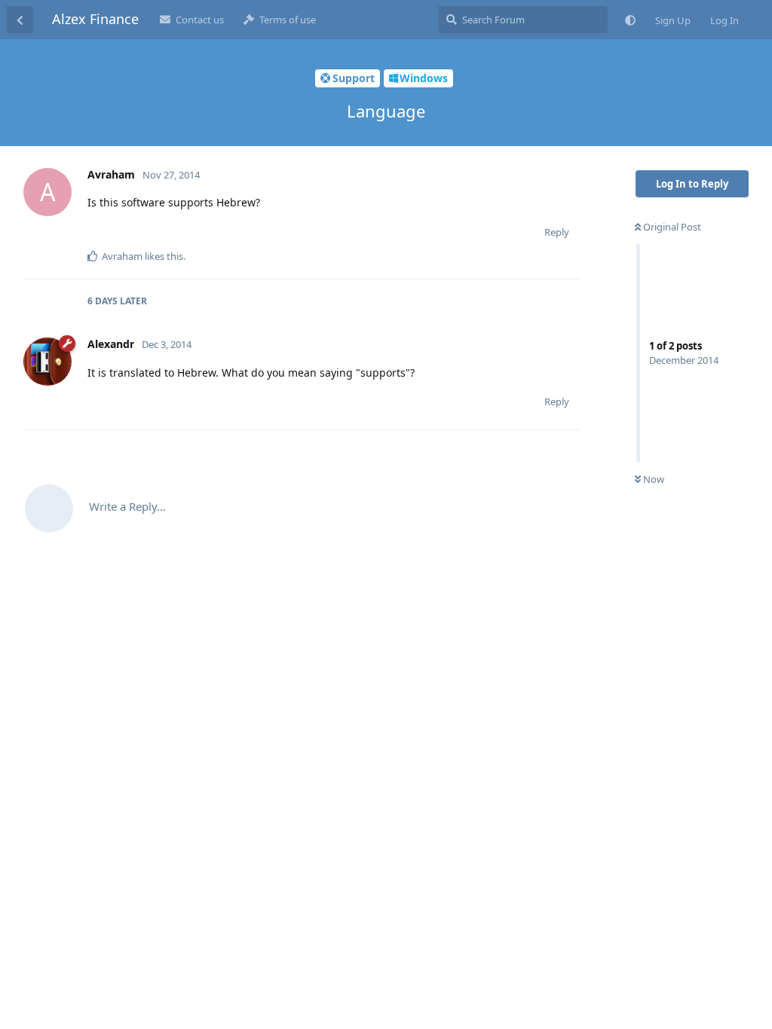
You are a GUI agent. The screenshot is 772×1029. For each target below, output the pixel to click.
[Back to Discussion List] (19, 19)
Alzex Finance (95, 19)
